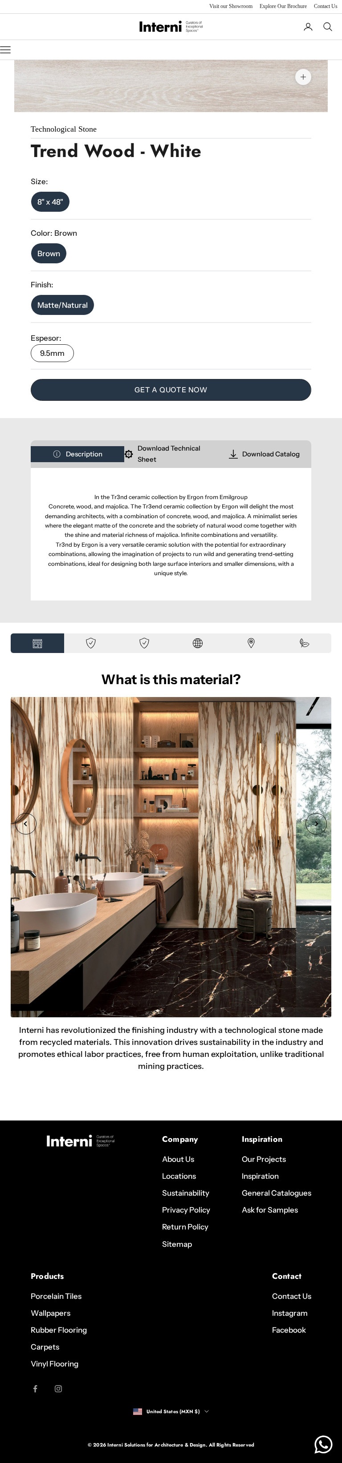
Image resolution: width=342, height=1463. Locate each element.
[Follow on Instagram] (58, 1388)
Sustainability (185, 1193)
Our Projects (264, 1159)
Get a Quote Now (171, 389)
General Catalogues (276, 1193)
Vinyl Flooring (54, 1363)
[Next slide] (316, 823)
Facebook (289, 1330)
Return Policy (185, 1226)
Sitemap (177, 1244)
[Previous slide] (26, 823)
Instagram (290, 1313)
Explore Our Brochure (283, 6)
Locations (179, 1176)
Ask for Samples (270, 1209)
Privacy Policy (186, 1209)
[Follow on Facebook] (35, 1388)
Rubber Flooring (59, 1330)
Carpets (45, 1346)
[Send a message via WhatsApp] (323, 1445)
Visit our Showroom (230, 6)
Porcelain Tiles (56, 1296)
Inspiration (260, 1176)
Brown (48, 253)
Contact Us (326, 6)
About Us (178, 1159)
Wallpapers (50, 1313)
